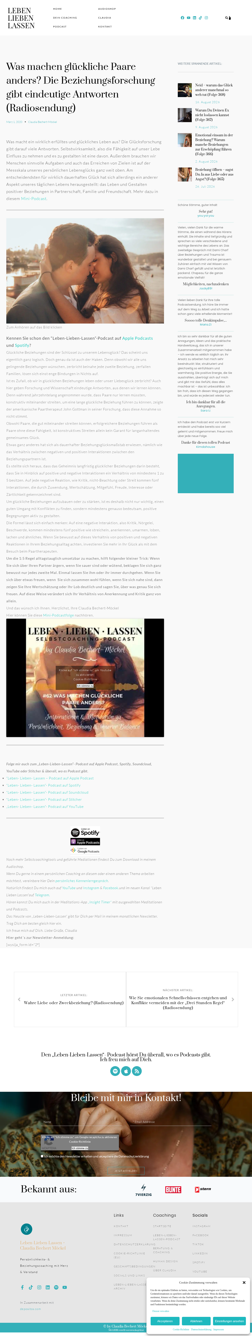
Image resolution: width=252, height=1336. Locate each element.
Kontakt (105, 26)
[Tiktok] (31, 1287)
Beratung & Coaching (163, 1250)
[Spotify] (115, 1071)
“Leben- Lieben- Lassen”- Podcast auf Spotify (43, 785)
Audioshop (107, 8)
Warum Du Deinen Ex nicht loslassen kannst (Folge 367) (212, 115)
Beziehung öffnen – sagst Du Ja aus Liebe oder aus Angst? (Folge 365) (214, 175)
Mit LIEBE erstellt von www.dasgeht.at (126, 1330)
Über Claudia (164, 1270)
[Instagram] (39, 1287)
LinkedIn (200, 1253)
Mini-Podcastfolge (58, 615)
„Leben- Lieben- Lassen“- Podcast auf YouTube (45, 806)
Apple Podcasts (137, 338)
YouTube (69, 888)
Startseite (162, 1226)
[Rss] (137, 1071)
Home (57, 8)
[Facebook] (182, 17)
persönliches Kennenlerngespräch (82, 881)
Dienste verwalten (160, 1311)
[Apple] (126, 1071)
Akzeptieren (165, 1321)
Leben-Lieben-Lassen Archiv (131, 1286)
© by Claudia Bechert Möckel (126, 1326)
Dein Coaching (65, 17)
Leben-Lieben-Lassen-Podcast (167, 1237)
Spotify (22, 345)
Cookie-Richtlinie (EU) (129, 1255)
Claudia (104, 17)
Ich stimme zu (85, 685)
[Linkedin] (194, 17)
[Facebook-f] (22, 1287)
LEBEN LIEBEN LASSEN (21, 17)
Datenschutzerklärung (201, 1329)
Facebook (201, 1235)
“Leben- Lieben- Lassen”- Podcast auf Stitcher (44, 799)
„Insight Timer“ (100, 902)
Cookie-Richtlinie (181, 1329)
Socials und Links (129, 1275)
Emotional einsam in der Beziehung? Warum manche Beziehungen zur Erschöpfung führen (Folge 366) (214, 144)
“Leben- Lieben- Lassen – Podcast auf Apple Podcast (50, 778)
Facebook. (111, 888)
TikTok (198, 1244)
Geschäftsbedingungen (133, 1266)
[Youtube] (188, 17)
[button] (244, 1283)
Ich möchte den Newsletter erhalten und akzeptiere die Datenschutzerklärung (96, 1156)
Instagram (91, 888)
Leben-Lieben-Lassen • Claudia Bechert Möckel (43, 1245)
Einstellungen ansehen (229, 1321)
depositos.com (30, 1309)
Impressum (218, 1329)
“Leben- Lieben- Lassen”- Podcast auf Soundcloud (47, 792)
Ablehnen (196, 1321)
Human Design (165, 1261)
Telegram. (42, 895)
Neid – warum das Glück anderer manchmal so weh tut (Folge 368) (214, 90)
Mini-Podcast (33, 198)
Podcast (60, 26)
